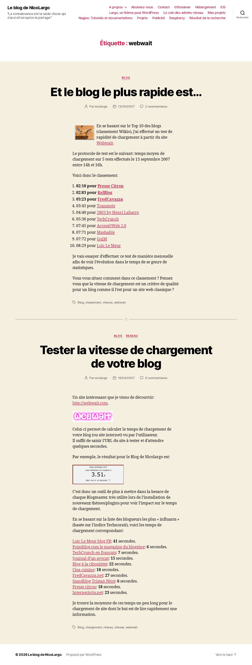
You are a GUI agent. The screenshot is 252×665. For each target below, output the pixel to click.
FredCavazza (110, 199)
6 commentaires (156, 378)
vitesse (107, 302)
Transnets (106, 205)
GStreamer (182, 7)
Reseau (132, 336)
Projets (142, 18)
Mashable (106, 232)
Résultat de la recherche (207, 18)
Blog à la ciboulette (90, 564)
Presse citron (84, 587)
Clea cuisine (83, 569)
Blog (126, 77)
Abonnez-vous (142, 7)
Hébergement (205, 7)
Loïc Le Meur (109, 245)
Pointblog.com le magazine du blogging (109, 547)
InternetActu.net (88, 592)
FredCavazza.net (88, 575)
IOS (223, 7)
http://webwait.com (90, 403)
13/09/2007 (126, 106)
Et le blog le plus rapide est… (125, 92)
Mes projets (217, 13)
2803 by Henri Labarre (118, 212)
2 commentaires (156, 106)
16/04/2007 (126, 378)
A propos (116, 7)
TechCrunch (108, 219)
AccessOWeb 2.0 (111, 225)
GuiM (102, 239)
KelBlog (105, 192)
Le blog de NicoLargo (28, 8)
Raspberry (177, 18)
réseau (108, 627)
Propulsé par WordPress (83, 655)
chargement (93, 627)
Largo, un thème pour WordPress (134, 13)
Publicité (158, 18)
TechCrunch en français (94, 552)
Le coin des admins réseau (183, 13)
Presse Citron (111, 186)
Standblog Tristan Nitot (94, 581)
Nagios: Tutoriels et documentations (106, 18)
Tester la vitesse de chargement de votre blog (126, 356)
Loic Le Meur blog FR (92, 541)
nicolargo (101, 106)
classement (93, 302)
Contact (164, 7)
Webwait (104, 143)
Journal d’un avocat (91, 558)
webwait (120, 302)
